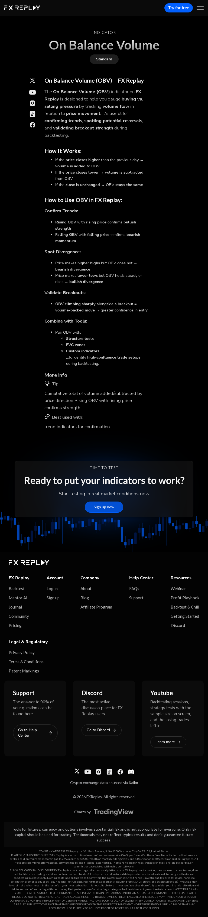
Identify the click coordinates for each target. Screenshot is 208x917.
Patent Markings (24, 670)
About (86, 588)
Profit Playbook (185, 597)
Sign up (53, 597)
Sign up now (104, 507)
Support (136, 597)
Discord (178, 625)
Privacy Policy (22, 652)
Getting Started (185, 616)
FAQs (134, 588)
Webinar (178, 588)
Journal (15, 606)
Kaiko (133, 782)
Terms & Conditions (26, 661)
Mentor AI (18, 597)
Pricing (15, 625)
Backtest (17, 588)
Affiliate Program (96, 606)
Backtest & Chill (185, 606)
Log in (52, 588)
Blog (84, 597)
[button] (200, 8)
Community (19, 616)
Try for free (178, 8)
